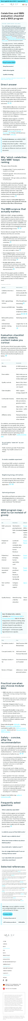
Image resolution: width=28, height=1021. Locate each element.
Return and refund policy (9, 961)
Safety (10, 79)
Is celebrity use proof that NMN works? (13, 832)
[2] (10, 103)
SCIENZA (5, 944)
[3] (18, 228)
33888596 (21, 881)
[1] (8, 103)
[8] (6, 355)
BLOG (4, 946)
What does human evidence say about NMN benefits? (13, 841)
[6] (13, 269)
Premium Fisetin (21, 39)
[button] (2, 4)
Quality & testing (8, 74)
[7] (15, 196)
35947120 (23, 888)
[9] (10, 484)
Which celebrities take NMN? (10, 810)
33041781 (3, 891)
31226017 (19, 871)
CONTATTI (5, 973)
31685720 (12, 875)
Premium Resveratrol (11, 37)
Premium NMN (9, 36)
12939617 (22, 900)
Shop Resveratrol (8, 66)
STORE (4, 941)
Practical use (6, 79)
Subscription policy (8, 968)
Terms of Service (7, 970)
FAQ (12, 79)
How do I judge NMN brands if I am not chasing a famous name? (13, 852)
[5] (17, 259)
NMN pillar (13, 134)
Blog (4, 952)
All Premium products (9, 922)
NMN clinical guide (8, 70)
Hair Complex (5, 40)
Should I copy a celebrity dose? (11, 836)
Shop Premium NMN (9, 62)
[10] (12, 484)
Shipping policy (6, 964)
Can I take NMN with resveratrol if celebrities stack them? (12, 859)
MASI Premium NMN (17, 616)
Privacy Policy (6, 955)
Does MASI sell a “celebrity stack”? (12, 847)
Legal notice (6, 959)
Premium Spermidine (13, 39)
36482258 (3, 885)
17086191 (14, 897)
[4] (20, 249)
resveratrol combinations (13, 726)
